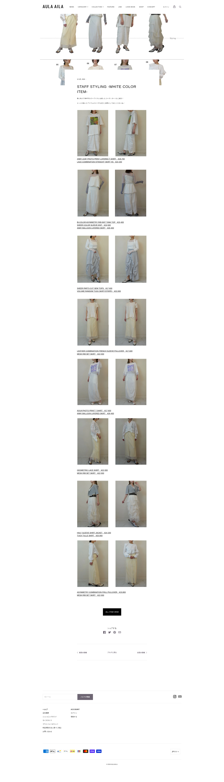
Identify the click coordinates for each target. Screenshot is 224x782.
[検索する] (180, 7)
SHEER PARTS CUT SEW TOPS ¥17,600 (94, 288)
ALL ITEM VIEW (112, 612)
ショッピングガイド (50, 717)
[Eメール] (179, 697)
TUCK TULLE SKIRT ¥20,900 (90, 536)
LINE (120, 7)
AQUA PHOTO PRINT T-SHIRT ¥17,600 (94, 411)
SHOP (141, 7)
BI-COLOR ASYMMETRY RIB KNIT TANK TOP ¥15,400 (100, 222)
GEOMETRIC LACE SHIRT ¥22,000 (92, 470)
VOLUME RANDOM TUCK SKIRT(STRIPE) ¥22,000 (99, 291)
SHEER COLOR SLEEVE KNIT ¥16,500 (94, 225)
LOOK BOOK (130, 7)
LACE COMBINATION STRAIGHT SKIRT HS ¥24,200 (99, 162)
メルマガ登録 (85, 697)
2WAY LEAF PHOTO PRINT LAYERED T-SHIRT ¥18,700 (101, 159)
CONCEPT (151, 7)
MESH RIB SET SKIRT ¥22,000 (90, 354)
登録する (74, 717)
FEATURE (110, 7)
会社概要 (46, 713)
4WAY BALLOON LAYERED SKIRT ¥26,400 (95, 228)
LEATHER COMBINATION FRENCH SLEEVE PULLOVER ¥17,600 (104, 351)
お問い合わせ (47, 731)
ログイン (166, 7)
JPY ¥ (174, 752)
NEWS (71, 7)
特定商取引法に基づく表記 (52, 728)
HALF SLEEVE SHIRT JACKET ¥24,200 (94, 533)
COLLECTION (97, 7)
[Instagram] (174, 697)
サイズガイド (47, 720)
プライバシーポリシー (50, 724)
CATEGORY (82, 7)
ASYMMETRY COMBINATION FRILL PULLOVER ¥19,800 (101, 592)
